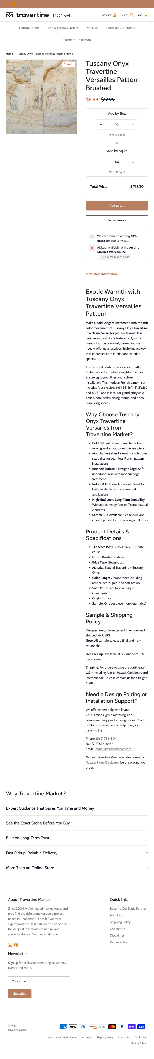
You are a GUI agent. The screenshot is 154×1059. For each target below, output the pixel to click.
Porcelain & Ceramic (120, 27)
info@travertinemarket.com (113, 749)
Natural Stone (29, 27)
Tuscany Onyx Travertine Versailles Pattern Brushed (45, 53)
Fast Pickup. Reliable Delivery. (32, 852)
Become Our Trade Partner (128, 908)
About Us (116, 915)
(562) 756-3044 (107, 738)
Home (9, 53)
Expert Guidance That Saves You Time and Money (50, 808)
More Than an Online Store (30, 867)
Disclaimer (117, 935)
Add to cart (117, 205)
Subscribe (19, 993)
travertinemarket (17, 1029)
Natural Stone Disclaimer (103, 762)
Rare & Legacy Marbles (63, 27)
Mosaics (92, 27)
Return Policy (119, 942)
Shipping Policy (120, 922)
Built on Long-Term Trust (27, 837)
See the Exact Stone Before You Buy (38, 822)
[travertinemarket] (39, 14)
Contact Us (117, 929)
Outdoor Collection (77, 39)
